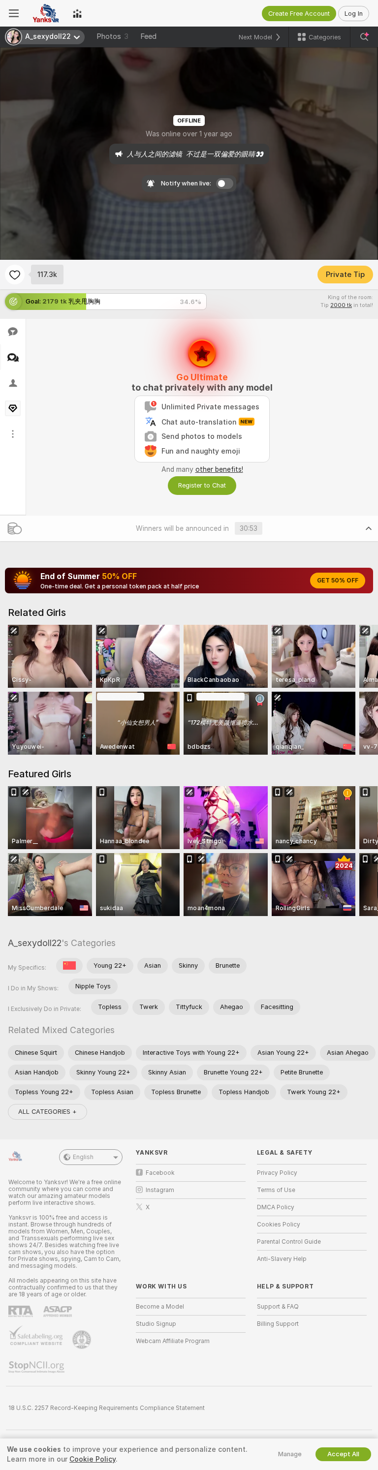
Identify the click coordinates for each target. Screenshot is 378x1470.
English (83, 1157)
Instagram (160, 1190)
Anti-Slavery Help (282, 1259)
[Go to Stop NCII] (37, 1367)
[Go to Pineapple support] (82, 1339)
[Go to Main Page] (46, 13)
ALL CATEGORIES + (47, 1111)
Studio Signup (156, 1323)
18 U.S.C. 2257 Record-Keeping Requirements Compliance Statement (106, 1408)
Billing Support (278, 1323)
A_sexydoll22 (35, 943)
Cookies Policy (278, 1224)
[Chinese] (69, 966)
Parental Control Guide (289, 1241)
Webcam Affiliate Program (173, 1341)
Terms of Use (276, 1190)
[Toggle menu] (14, 13)
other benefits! (219, 469)
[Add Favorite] (15, 274)
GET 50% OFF (337, 580)
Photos (112, 36)
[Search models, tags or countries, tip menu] (364, 37)
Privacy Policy (277, 1172)
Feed (148, 36)
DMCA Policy (275, 1207)
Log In (354, 13)
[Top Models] (77, 13)
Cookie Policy (92, 1459)
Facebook (160, 1172)
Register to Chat (202, 485)
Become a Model (160, 1306)
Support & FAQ (278, 1306)
